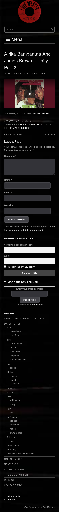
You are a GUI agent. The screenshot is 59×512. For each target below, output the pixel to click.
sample (13, 380)
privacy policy (14, 496)
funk (9, 327)
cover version (13, 445)
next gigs (11, 464)
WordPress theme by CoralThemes (39, 507)
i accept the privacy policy (21, 266)
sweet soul (15, 351)
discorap (14, 376)
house (13, 429)
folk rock (11, 437)
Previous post (14, 134)
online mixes (13, 459)
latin (9, 409)
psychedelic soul (18, 360)
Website (8, 205)
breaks (16, 384)
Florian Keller (36, 73)
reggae (10, 392)
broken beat (15, 425)
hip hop (8, 128)
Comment (10, 156)
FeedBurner (36, 304)
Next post (47, 134)
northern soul (16, 343)
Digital (45, 113)
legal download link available (20, 454)
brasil (12, 413)
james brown (16, 331)
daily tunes (12, 323)
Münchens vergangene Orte (24, 318)
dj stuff (10, 480)
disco (9, 364)
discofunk (14, 335)
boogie (13, 368)
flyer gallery (14, 469)
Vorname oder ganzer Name (19, 245)
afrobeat (11, 388)
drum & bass (16, 433)
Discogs (36, 113)
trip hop (13, 421)
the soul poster (16, 474)
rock (12, 441)
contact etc (13, 485)
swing (12, 404)
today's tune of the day (31, 124)
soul (9, 340)
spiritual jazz (16, 400)
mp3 (15, 128)
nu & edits (12, 417)
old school (24, 128)
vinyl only (11, 449)
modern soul (16, 347)
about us (11, 499)
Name (8, 180)
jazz (9, 397)
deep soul (14, 356)
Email (8, 192)
